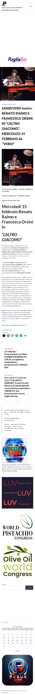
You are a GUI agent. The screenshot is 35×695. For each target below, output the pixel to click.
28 (22, 643)
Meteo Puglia (5, 622)
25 (8, 643)
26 (13, 643)
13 (17, 637)
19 (13, 640)
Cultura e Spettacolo (8, 104)
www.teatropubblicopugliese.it (15, 325)
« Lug (17, 651)
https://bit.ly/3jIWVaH (12, 312)
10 (4, 637)
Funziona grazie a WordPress (10, 690)
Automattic (6, 692)
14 (22, 637)
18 (8, 640)
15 (26, 637)
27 (17, 643)
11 (8, 637)
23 (31, 640)
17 (4, 640)
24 (4, 643)
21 (21, 640)
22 (26, 640)
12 (12, 637)
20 (17, 640)
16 (31, 637)
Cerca (4, 584)
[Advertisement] (17, 35)
